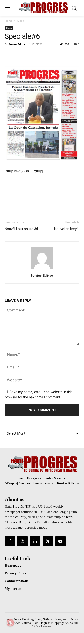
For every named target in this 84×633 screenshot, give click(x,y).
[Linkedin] (35, 541)
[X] (20, 55)
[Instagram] (22, 541)
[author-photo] (42, 269)
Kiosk (20, 21)
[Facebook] (9, 55)
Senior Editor (17, 44)
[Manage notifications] (10, 622)
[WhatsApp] (41, 55)
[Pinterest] (30, 55)
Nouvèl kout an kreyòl (21, 229)
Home (9, 21)
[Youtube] (60, 541)
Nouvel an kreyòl (66, 229)
